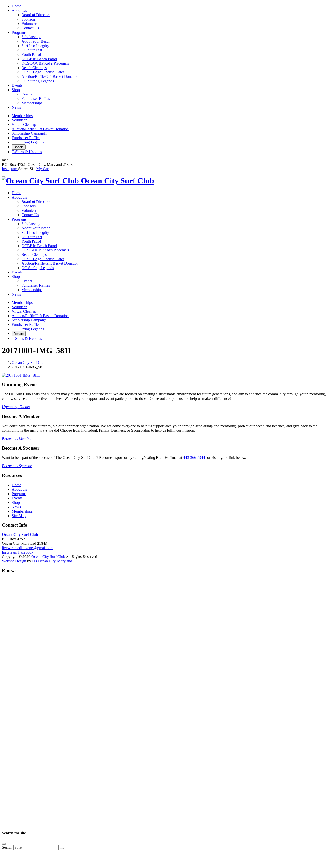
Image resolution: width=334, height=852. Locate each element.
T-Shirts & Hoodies (27, 152)
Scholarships (31, 37)
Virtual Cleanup (24, 124)
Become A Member (17, 439)
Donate (19, 147)
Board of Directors (36, 15)
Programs (19, 32)
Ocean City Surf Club (28, 362)
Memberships (32, 103)
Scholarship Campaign (29, 133)
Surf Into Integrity (35, 46)
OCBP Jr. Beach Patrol (39, 59)
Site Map (19, 516)
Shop (16, 90)
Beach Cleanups (34, 68)
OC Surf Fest (32, 50)
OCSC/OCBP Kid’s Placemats (45, 63)
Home (16, 6)
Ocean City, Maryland (55, 561)
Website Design (14, 561)
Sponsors (29, 19)
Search (7, 847)
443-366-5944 (194, 457)
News (16, 107)
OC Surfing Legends (38, 81)
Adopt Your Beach (36, 41)
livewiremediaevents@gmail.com (27, 548)
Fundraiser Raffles (36, 98)
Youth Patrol (31, 54)
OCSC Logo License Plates (43, 72)
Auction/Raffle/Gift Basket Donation (50, 76)
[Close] (4, 844)
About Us (19, 10)
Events (17, 85)
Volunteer (29, 24)
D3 (34, 561)
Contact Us (30, 28)
